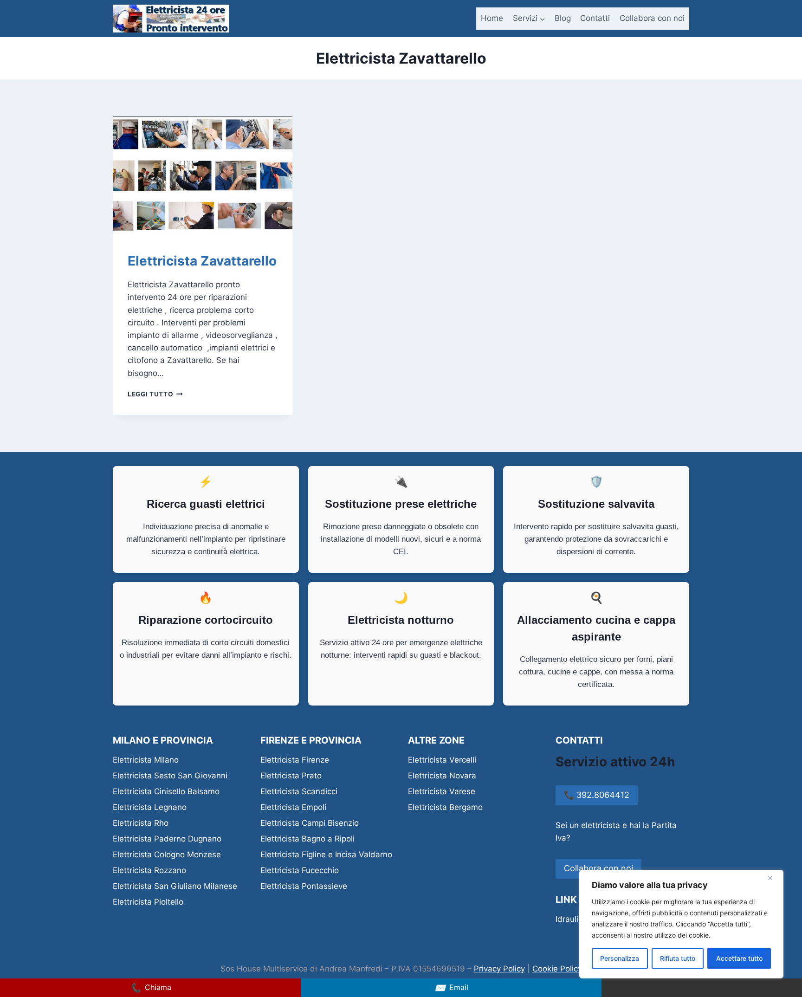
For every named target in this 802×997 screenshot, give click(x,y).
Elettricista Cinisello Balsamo (166, 791)
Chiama (150, 987)
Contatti (595, 18)
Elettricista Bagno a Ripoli (307, 838)
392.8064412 (596, 795)
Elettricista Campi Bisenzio (309, 823)
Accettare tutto (739, 958)
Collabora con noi (652, 18)
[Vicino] (773, 877)
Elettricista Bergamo (445, 807)
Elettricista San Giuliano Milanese (175, 886)
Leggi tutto (155, 394)
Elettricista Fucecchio (299, 870)
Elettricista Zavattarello (202, 261)
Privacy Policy (499, 968)
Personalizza (619, 958)
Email (451, 987)
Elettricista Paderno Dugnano (167, 838)
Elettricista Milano (146, 759)
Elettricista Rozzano (149, 870)
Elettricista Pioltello (148, 901)
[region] (681, 924)
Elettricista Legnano (150, 807)
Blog (563, 18)
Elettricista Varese (441, 791)
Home (492, 18)
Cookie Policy (557, 968)
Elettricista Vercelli (442, 759)
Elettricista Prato (291, 775)
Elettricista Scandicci (298, 791)
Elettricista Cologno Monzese (167, 854)
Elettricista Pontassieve (303, 886)
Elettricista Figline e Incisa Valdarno (326, 854)
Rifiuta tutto (677, 958)
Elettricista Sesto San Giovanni (170, 775)
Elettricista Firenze (294, 759)
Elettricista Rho (140, 823)
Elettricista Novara (442, 775)
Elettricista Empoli (293, 807)
